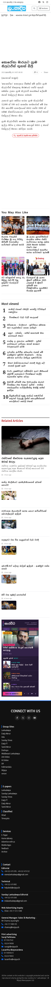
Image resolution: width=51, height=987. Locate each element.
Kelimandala (6, 767)
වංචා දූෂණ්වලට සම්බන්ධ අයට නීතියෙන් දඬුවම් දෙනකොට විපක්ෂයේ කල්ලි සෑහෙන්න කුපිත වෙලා (27, 374)
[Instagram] (28, 717)
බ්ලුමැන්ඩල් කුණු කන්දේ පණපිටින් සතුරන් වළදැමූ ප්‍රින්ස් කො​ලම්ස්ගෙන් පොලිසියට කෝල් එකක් (27, 399)
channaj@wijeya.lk (11, 927)
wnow (4, 773)
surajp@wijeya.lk (11, 946)
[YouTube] (34, 717)
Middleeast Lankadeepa (10, 753)
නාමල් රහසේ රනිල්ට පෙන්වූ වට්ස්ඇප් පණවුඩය (27, 310)
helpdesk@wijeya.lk (12, 887)
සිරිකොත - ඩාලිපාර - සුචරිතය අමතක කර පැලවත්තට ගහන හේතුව (26, 326)
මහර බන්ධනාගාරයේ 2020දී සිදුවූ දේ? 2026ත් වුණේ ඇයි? (26, 364)
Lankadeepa (6, 730)
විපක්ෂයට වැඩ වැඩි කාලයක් (23, 317)
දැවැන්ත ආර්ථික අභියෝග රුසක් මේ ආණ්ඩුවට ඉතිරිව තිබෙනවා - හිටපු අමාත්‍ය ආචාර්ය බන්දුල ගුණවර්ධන (25, 355)
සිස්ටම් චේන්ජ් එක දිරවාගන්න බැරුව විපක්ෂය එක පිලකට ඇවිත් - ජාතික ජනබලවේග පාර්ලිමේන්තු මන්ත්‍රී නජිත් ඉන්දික (26, 386)
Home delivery (7, 838)
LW (2, 763)
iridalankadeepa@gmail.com (15, 901)
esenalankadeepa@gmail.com (16, 874)
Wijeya (4, 770)
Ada (3, 737)
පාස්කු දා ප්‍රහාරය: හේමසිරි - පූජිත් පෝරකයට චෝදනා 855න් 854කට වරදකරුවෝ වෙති (24, 344)
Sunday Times (6, 740)
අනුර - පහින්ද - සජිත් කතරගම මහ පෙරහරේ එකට (26, 334)
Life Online (5, 757)
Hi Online (4, 760)
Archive (4, 851)
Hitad (3, 815)
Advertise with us (8, 841)
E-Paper (4, 835)
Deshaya (4, 750)
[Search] (34, 8)
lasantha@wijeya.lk (12, 959)
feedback (5, 848)
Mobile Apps (6, 845)
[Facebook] (17, 717)
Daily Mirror (6, 733)
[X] (23, 717)
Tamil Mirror (6, 747)
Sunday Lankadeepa (9, 793)
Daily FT (4, 743)
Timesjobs (5, 818)
